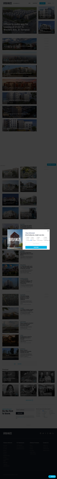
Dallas (33, 237)
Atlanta (28, 237)
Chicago (28, 240)
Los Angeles (34, 240)
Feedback (53, 476)
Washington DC (47, 240)
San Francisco (40, 240)
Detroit (33, 238)
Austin (28, 238)
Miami (39, 237)
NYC (38, 238)
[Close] (48, 231)
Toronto (45, 238)
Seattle (45, 237)
